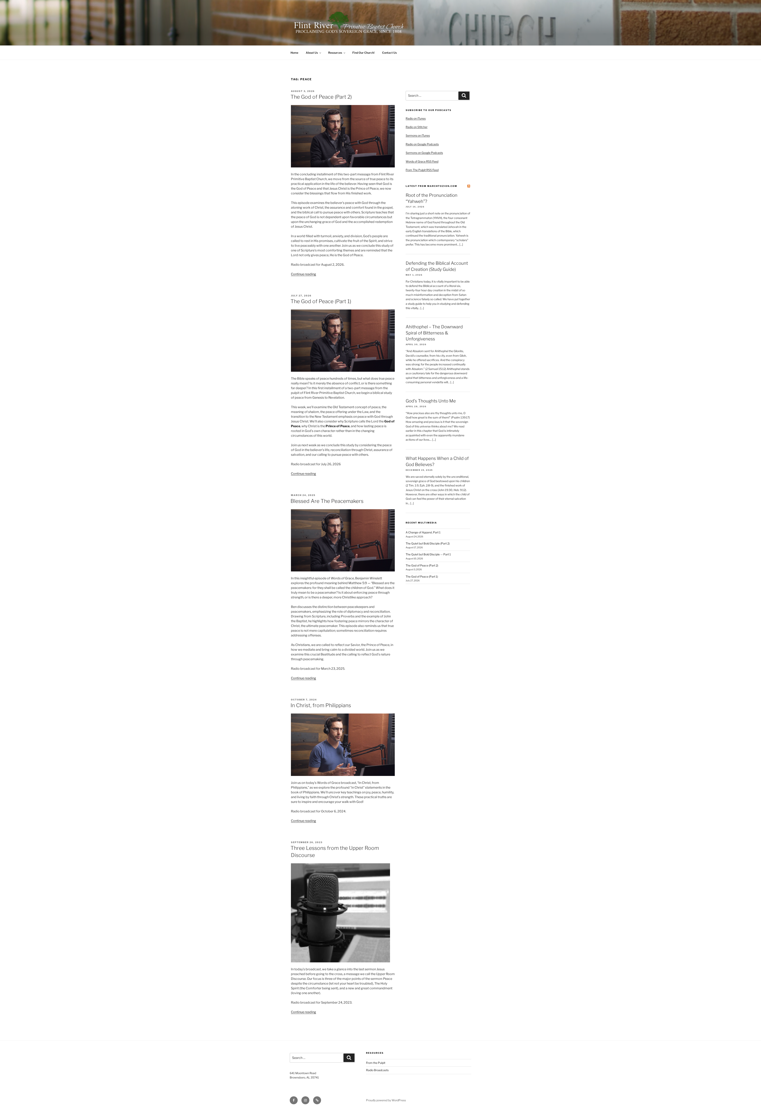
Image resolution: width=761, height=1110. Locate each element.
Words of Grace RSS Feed (422, 161)
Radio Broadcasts (377, 1070)
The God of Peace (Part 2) (321, 97)
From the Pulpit (375, 1062)
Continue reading (303, 274)
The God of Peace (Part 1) (321, 301)
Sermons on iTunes (418, 135)
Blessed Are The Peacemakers (327, 501)
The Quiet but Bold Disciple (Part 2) (428, 543)
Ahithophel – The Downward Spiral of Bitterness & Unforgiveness (434, 333)
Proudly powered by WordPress (386, 1100)
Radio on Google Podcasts (422, 144)
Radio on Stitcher (416, 127)
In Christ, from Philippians (321, 705)
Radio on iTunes (416, 118)
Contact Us (389, 52)
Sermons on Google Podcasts (424, 152)
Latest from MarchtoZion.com (431, 186)
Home (294, 52)
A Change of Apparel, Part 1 (423, 532)
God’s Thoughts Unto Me (431, 400)
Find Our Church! (363, 52)
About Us (312, 52)
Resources (335, 52)
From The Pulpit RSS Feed (422, 170)
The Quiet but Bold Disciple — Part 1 (428, 554)
